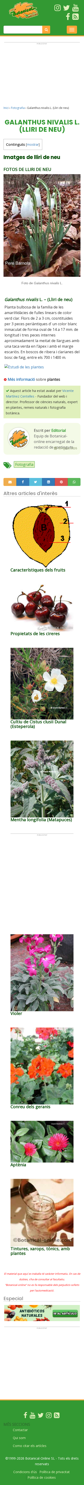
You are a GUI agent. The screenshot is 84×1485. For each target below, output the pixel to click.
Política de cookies (42, 1477)
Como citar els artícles (29, 1445)
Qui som (19, 1438)
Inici (6, 108)
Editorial (58, 430)
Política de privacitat (54, 1472)
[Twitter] (41, 1416)
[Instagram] (49, 1416)
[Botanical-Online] (23, 10)
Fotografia (18, 108)
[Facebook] (25, 1416)
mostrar (33, 144)
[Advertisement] (42, 76)
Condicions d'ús (25, 1472)
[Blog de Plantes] (57, 1416)
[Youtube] (32, 1416)
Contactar (20, 1430)
